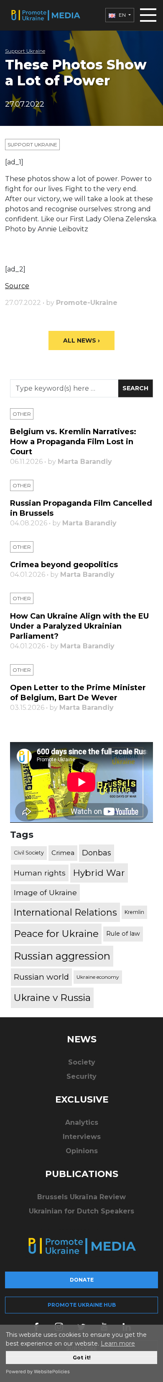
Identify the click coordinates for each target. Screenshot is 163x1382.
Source (17, 286)
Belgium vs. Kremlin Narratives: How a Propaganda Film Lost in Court (73, 441)
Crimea (62, 853)
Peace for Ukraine (56, 933)
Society (81, 1062)
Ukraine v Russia (52, 997)
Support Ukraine (25, 51)
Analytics (81, 1122)
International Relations (65, 912)
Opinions (82, 1151)
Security (81, 1076)
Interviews (82, 1137)
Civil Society (29, 853)
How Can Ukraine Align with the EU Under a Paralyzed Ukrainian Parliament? (79, 626)
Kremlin (134, 912)
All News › (81, 340)
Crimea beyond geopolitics (64, 564)
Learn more (118, 1343)
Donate (82, 1280)
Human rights (40, 872)
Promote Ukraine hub (82, 1305)
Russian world (41, 977)
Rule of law (123, 933)
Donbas (96, 852)
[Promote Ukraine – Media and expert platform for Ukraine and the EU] (45, 15)
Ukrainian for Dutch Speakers (81, 1211)
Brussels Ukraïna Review (81, 1197)
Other (22, 414)
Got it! (82, 1357)
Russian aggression (62, 956)
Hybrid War (99, 872)
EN (122, 15)
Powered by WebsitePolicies (38, 1371)
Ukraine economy (97, 977)
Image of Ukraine (45, 892)
